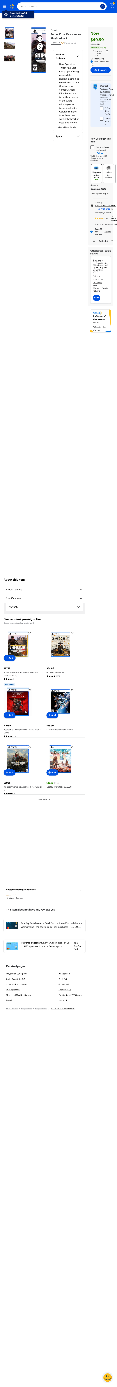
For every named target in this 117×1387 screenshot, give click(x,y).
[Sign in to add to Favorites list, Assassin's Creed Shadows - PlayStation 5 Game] (29, 690)
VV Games (97, 282)
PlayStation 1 (64, 1000)
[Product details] (81, 589)
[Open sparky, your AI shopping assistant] (107, 1377)
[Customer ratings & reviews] (81, 889)
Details (108, 231)
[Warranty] (78, 606)
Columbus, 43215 (98, 189)
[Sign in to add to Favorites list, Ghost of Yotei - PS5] (72, 633)
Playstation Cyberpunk (16, 973)
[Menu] (4, 6)
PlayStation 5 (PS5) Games (70, 995)
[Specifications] (81, 598)
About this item (14, 579)
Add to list (103, 241)
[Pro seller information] (112, 208)
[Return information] (92, 64)
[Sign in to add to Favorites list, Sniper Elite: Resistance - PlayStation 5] (40, 39)
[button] (36, 50)
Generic (54, 30)
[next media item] (40, 47)
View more (42, 799)
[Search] (102, 6)
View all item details (67, 127)
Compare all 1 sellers (101, 251)
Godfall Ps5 (63, 984)
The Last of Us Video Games (18, 995)
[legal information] (107, 51)
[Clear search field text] (99, 6)
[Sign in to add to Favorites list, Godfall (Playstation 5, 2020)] (72, 747)
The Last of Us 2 (13, 989)
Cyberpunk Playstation (16, 984)
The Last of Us (64, 989)
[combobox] (62, 6)
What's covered (107, 95)
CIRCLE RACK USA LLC (105, 205)
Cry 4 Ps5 (62, 979)
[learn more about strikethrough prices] (98, 44)
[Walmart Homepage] (12, 6)
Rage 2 (9, 1000)
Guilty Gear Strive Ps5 (15, 979)
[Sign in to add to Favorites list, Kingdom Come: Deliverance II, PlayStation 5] (29, 747)
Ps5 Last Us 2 (64, 973)
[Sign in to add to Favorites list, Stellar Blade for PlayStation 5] (72, 690)
